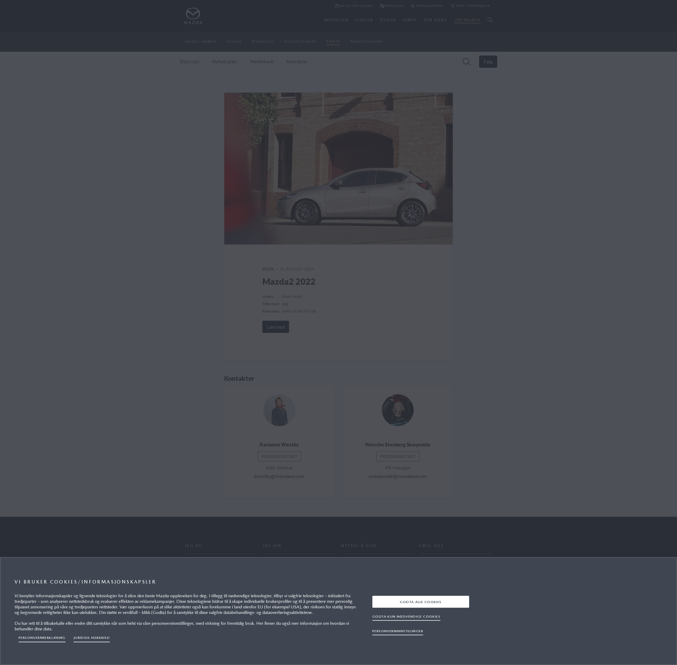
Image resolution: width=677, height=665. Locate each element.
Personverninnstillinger (397, 631)
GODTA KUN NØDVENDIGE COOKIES (406, 616)
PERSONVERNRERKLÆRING (42, 638)
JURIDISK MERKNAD (92, 638)
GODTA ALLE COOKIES (420, 602)
